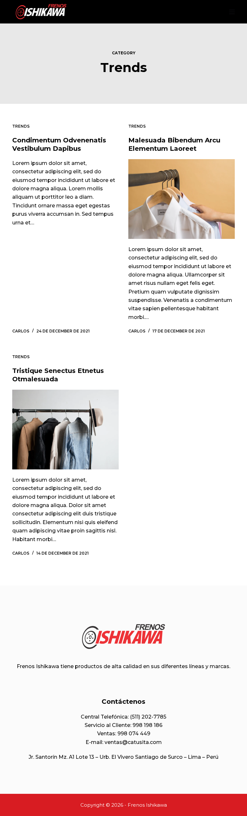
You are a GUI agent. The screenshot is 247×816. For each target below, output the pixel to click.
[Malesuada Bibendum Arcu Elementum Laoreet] (181, 199)
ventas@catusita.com (133, 742)
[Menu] (232, 12)
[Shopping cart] (218, 12)
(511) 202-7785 (148, 717)
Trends (21, 126)
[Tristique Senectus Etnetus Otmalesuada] (65, 429)
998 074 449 (133, 733)
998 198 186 (147, 725)
